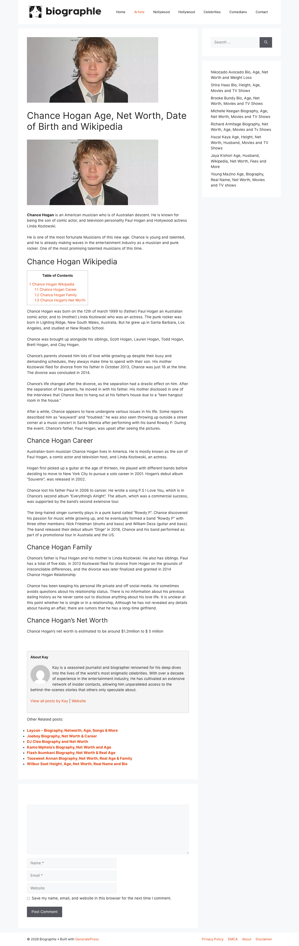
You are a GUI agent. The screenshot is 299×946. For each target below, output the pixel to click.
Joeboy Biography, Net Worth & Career (62, 736)
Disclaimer (264, 939)
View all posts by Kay (49, 701)
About (246, 939)
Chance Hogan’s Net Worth (60, 300)
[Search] (266, 42)
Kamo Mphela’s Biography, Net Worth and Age (69, 747)
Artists (139, 12)
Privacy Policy (212, 939)
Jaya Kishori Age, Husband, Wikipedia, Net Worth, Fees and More (238, 161)
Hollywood (186, 12)
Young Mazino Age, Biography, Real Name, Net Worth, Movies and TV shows (238, 179)
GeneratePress (87, 939)
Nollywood (161, 12)
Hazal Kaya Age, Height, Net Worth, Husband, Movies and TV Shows (239, 142)
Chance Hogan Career (56, 289)
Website (79, 701)
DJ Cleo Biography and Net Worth (57, 741)
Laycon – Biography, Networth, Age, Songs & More (72, 730)
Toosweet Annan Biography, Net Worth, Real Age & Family (79, 758)
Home (120, 12)
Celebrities (212, 12)
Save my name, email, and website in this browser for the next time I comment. (101, 898)
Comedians (238, 12)
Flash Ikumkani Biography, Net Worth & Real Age (71, 753)
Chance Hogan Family (56, 295)
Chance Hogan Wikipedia (51, 284)
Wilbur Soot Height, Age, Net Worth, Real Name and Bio (77, 764)
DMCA (233, 939)
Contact (262, 12)
